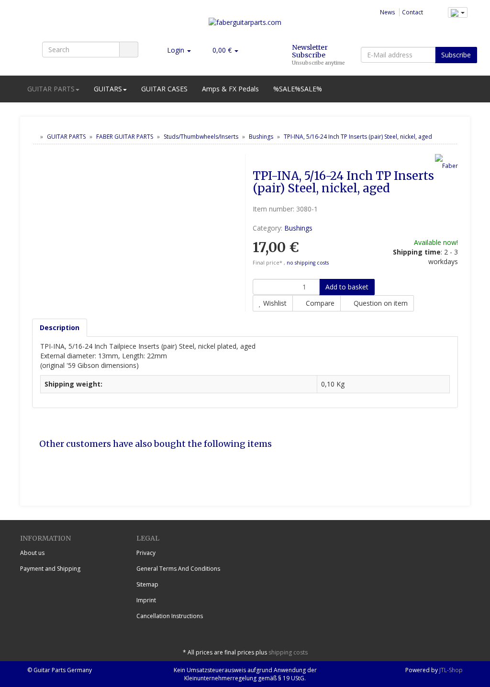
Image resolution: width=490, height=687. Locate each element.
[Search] (128, 49)
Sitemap (147, 584)
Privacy (146, 553)
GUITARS (108, 88)
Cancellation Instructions (169, 616)
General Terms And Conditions (178, 569)
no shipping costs (308, 262)
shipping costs (288, 652)
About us (32, 553)
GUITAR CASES (164, 88)
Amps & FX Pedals (230, 88)
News (387, 12)
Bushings (298, 228)
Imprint (146, 600)
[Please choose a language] (458, 12)
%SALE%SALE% (297, 88)
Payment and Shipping (50, 569)
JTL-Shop (451, 670)
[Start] (34, 137)
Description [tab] (59, 327)
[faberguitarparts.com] (245, 26)
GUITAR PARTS (51, 88)
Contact (412, 12)
